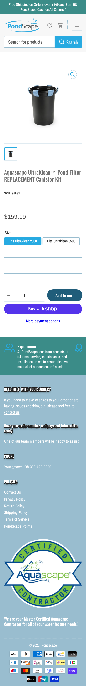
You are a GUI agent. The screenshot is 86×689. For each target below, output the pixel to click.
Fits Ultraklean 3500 (61, 241)
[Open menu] (77, 25)
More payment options (43, 321)
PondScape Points (18, 526)
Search (72, 42)
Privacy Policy (14, 499)
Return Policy (14, 505)
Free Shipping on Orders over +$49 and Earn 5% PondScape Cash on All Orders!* (43, 7)
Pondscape (49, 645)
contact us (12, 412)
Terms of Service (17, 519)
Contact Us (12, 492)
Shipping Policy (16, 512)
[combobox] (43, 42)
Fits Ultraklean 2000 (23, 241)
